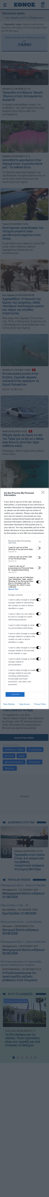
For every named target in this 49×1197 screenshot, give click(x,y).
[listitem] (24, 542)
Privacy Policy (40, 704)
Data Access (24, 704)
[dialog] (24, 598)
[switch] (38, 548)
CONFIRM (15, 694)
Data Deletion (9, 704)
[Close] (43, 493)
